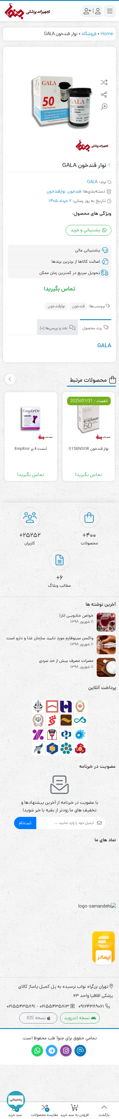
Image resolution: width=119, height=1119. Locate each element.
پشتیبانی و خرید (86, 230)
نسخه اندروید (77, 1018)
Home (107, 34)
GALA (92, 182)
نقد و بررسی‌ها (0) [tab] (54, 328)
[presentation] (10, 379)
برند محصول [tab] (92, 328)
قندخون (74, 191)
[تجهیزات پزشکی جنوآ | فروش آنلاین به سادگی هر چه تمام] (27, 11)
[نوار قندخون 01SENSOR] (89, 418)
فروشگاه (89, 34)
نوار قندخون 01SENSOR (89, 449)
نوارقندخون (56, 191)
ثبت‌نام (25, 823)
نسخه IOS (37, 1018)
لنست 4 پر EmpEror (31, 449)
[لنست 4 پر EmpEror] (31, 418)
